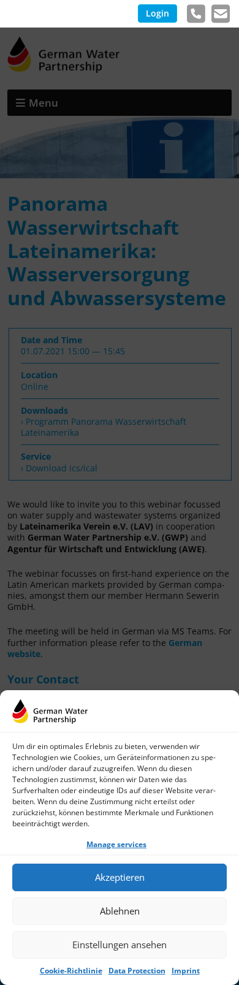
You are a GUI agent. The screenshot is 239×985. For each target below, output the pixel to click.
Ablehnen (120, 911)
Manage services (116, 844)
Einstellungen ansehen (119, 944)
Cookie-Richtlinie (71, 970)
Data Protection (136, 970)
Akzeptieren (120, 877)
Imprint (186, 970)
